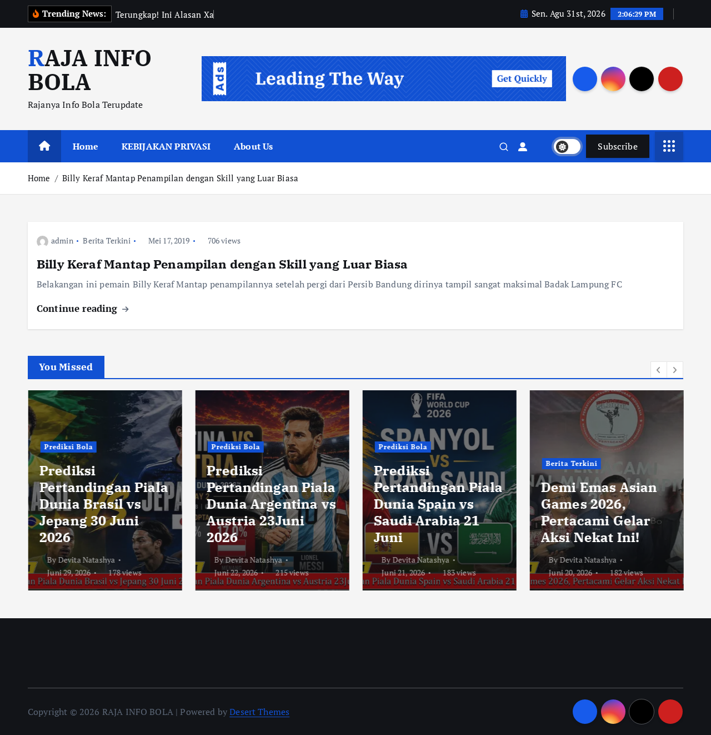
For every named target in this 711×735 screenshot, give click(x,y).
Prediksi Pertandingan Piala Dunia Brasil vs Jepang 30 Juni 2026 (103, 503)
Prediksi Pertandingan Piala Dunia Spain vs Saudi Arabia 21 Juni (437, 503)
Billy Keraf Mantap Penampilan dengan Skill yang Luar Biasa (180, 177)
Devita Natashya (86, 559)
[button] (658, 369)
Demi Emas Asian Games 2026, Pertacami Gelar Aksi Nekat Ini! (598, 512)
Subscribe (618, 146)
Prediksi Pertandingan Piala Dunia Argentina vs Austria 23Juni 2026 (271, 503)
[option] (105, 490)
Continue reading (79, 308)
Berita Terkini (106, 240)
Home (86, 146)
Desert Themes (259, 712)
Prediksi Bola (68, 447)
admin (62, 240)
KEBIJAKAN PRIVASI (166, 146)
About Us (253, 146)
